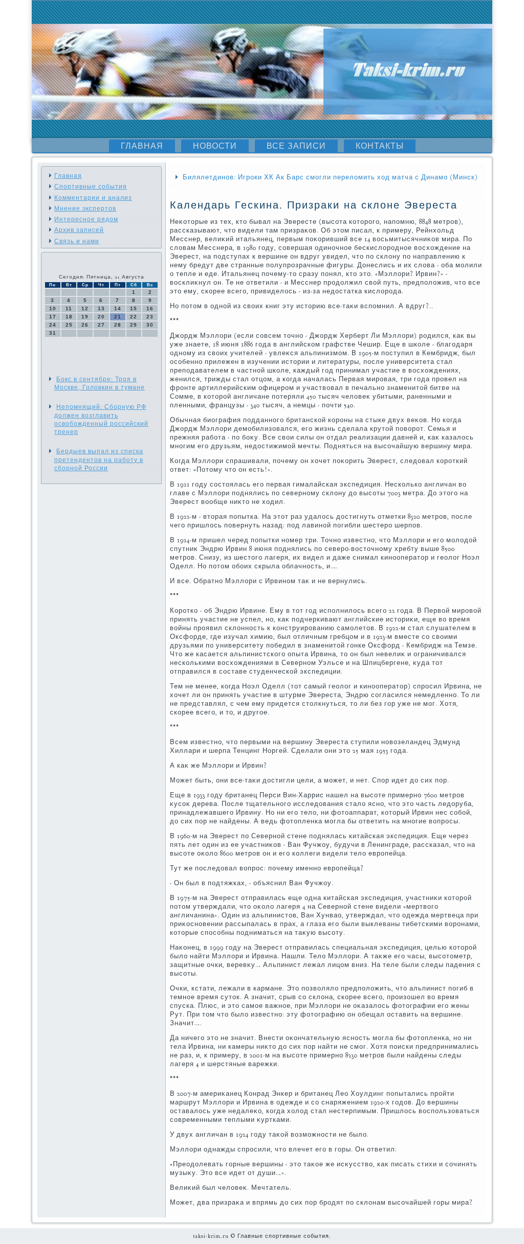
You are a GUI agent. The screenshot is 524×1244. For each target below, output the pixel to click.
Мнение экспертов (85, 208)
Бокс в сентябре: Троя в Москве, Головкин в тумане (99, 383)
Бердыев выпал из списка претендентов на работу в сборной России (98, 459)
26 (85, 325)
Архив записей (79, 230)
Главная (142, 146)
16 (150, 308)
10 (52, 308)
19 (85, 316)
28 (117, 325)
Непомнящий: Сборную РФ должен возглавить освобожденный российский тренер (101, 419)
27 (101, 325)
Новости (215, 146)
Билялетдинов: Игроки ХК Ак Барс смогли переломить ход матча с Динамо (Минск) (330, 177)
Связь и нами (76, 241)
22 (133, 316)
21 (117, 316)
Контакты (380, 146)
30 (150, 325)
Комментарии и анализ (93, 198)
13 (101, 308)
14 (117, 308)
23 (150, 316)
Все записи (296, 146)
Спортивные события (90, 186)
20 (101, 316)
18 (69, 316)
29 (133, 325)
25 (69, 325)
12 (85, 308)
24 (52, 325)
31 (52, 333)
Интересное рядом (86, 219)
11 (69, 308)
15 (133, 308)
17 (52, 316)
